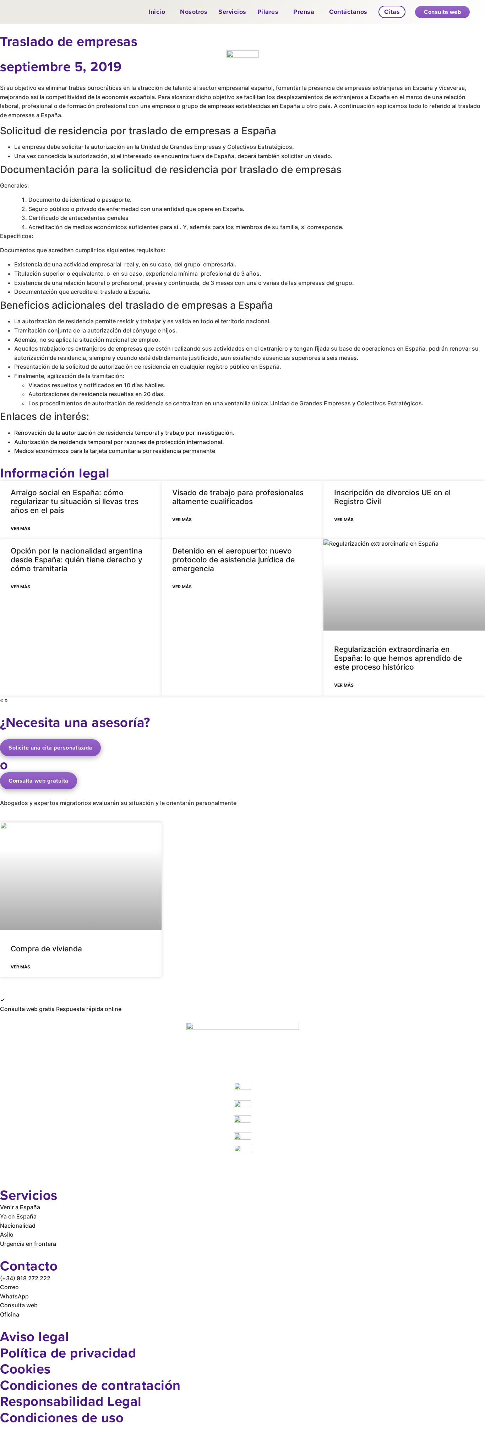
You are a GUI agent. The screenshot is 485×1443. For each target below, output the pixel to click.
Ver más (20, 528)
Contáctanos (348, 11)
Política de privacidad (68, 1352)
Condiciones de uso (62, 1417)
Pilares (268, 11)
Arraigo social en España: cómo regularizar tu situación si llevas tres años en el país (74, 501)
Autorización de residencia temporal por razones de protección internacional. (119, 441)
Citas (392, 11)
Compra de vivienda (46, 948)
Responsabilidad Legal (71, 1401)
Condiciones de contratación (90, 1385)
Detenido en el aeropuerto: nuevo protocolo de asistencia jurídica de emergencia (233, 559)
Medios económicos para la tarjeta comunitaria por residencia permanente (114, 450)
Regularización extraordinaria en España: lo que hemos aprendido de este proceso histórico (398, 658)
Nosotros (193, 11)
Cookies (25, 1368)
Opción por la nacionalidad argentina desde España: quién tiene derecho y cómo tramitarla (76, 559)
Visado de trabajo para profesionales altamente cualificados (238, 497)
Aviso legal (34, 1336)
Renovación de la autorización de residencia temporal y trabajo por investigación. (124, 432)
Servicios (232, 11)
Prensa (303, 11)
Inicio (156, 11)
